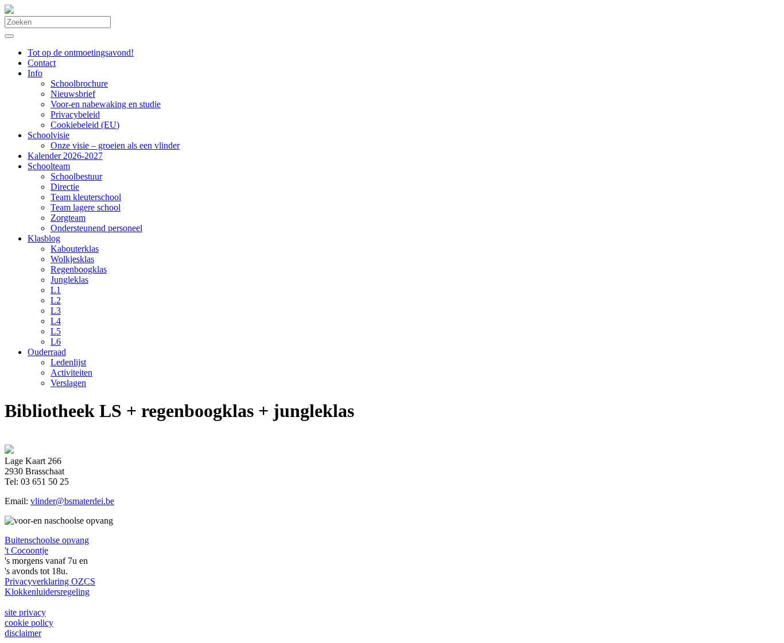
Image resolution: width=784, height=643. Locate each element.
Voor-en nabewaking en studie (106, 104)
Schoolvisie (48, 135)
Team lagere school (86, 207)
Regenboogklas (79, 269)
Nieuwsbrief (73, 94)
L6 (56, 341)
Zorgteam (68, 218)
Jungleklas (69, 280)
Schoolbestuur (76, 176)
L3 (56, 310)
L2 (56, 300)
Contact (42, 63)
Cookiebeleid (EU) (85, 125)
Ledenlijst (68, 362)
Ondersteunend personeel (96, 228)
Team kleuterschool (86, 197)
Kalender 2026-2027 (65, 156)
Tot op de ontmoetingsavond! (81, 52)
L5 (56, 331)
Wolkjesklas (72, 259)
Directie (65, 187)
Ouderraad (47, 352)
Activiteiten (71, 372)
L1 (56, 290)
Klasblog (44, 238)
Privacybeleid (75, 114)
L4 (56, 321)
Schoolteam (49, 166)
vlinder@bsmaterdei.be (72, 501)
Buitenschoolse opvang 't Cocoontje (47, 545)
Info (35, 73)
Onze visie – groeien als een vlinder (115, 145)
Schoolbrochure (79, 83)
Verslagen (68, 383)
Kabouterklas (75, 249)
